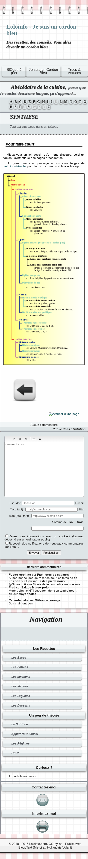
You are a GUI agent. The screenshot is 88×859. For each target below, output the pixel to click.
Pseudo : (15, 503)
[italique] (13, 439)
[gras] (7, 439)
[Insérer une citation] (40, 439)
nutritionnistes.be (14, 166)
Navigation (45, 619)
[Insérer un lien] (34, 439)
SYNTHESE (24, 117)
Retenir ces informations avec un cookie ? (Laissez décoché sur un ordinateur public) (44, 538)
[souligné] (19, 439)
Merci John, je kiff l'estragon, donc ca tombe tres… (43, 590)
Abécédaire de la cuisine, (43, 90)
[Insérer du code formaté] (45, 439)
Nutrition (79, 429)
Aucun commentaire (44, 424)
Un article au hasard (23, 776)
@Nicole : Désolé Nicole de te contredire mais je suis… (46, 584)
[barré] (25, 439)
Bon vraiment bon (21, 603)
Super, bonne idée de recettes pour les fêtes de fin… (44, 577)
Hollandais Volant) (59, 847)
